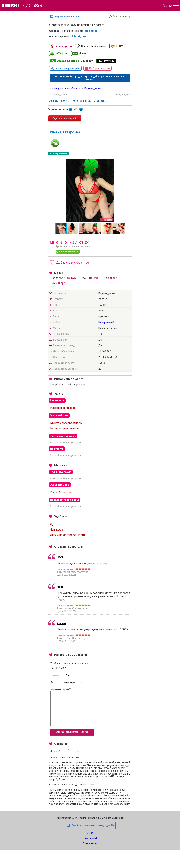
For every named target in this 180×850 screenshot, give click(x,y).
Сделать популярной (64, 118)
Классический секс (62, 408)
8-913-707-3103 (72, 242)
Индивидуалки (63, 46)
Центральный (106, 322)
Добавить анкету (119, 16)
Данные (53, 100)
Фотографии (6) (81, 100)
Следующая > (122, 94)
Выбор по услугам (99, 68)
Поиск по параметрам (67, 68)
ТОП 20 (120, 46)
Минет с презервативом (66, 423)
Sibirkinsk (91, 30)
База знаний (90, 838)
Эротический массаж (93, 46)
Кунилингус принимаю (65, 428)
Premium (109, 60)
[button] (129, 162)
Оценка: (56, 675)
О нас (90, 833)
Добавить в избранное (72, 262)
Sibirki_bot (79, 36)
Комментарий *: (60, 689)
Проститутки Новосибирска (64, 88)
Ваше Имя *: (58, 668)
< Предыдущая (58, 94)
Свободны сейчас (75, 60)
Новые (83, 53)
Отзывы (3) (101, 100)
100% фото (61, 53)
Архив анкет (90, 843)
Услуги (65, 100)
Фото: (54, 682)
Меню (167, 5)
